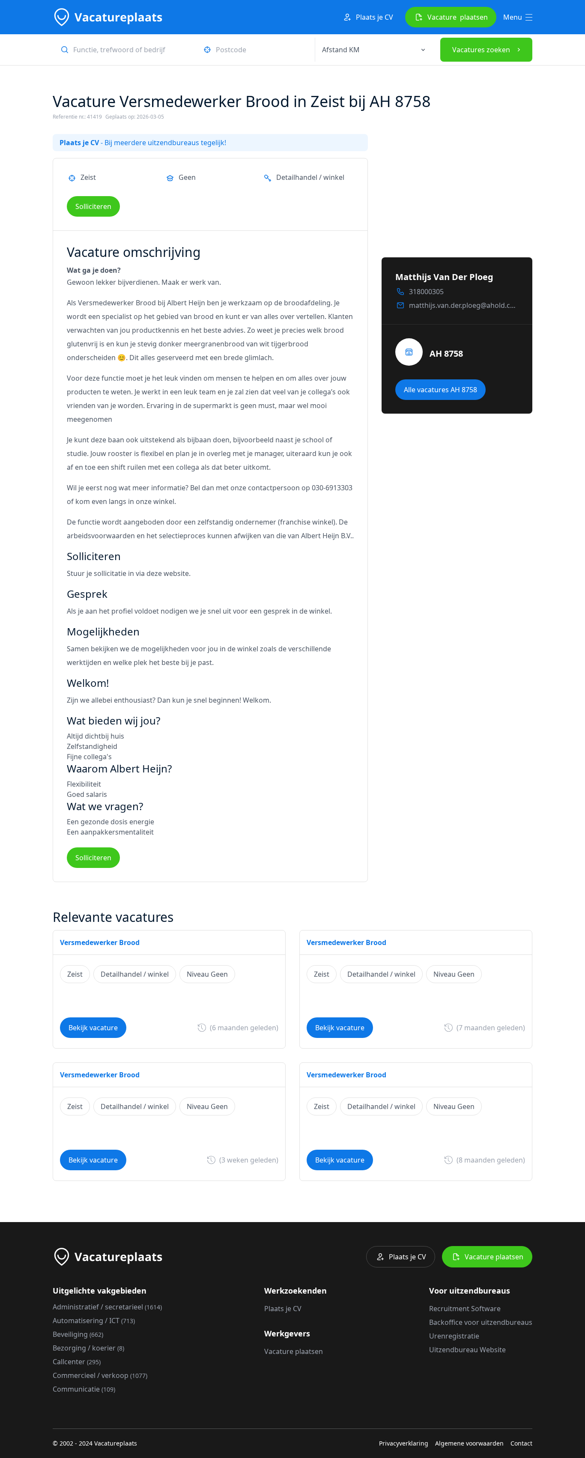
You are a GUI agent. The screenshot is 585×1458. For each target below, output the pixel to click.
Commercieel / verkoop (100, 1375)
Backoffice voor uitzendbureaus (480, 1322)
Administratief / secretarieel (107, 1307)
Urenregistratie (454, 1336)
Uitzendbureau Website (467, 1349)
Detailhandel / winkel (310, 177)
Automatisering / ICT (94, 1320)
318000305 (426, 291)
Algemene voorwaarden (469, 1443)
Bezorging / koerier (88, 1348)
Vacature (457, 17)
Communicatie (84, 1389)
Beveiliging (78, 1334)
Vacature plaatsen (494, 1256)
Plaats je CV (374, 17)
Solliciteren (93, 206)
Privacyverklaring (403, 1443)
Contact (521, 1443)
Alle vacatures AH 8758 (440, 389)
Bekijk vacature (93, 1027)
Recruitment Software (465, 1308)
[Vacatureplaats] (107, 17)
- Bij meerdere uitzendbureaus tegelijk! (143, 142)
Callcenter (77, 1361)
